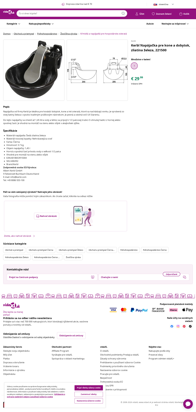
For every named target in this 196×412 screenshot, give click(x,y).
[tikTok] (190, 326)
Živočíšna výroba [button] (73, 257)
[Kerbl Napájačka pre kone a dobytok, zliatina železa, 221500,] (33, 70)
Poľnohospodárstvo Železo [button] (17, 257)
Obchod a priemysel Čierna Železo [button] (103, 250)
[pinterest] (184, 326)
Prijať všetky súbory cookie (89, 388)
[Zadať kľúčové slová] (123, 13)
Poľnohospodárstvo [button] (128, 250)
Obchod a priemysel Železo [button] (71, 250)
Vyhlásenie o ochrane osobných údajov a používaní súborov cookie (36, 395)
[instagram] (178, 326)
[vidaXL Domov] (8, 12)
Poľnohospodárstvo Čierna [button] (155, 250)
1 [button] (134, 65)
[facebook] (172, 326)
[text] (137, 79)
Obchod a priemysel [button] (14, 250)
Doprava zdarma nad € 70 (79, 4)
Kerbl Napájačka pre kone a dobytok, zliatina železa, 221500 (160, 47)
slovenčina (163, 4)
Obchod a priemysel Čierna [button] (41, 250)
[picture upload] (82, 216)
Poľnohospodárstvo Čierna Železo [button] (48, 257)
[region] (55, 395)
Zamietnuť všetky (89, 394)
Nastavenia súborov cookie (113, 370)
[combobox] (72, 13)
